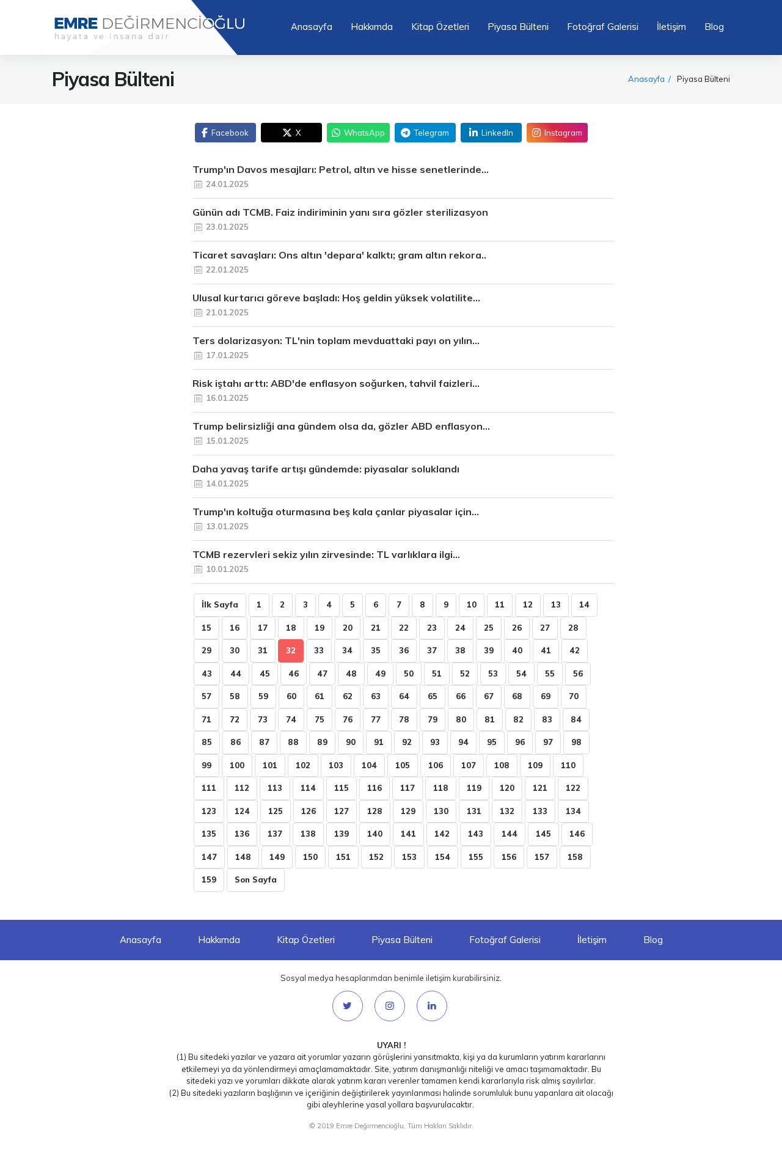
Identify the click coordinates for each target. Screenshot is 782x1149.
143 (475, 834)
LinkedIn (497, 133)
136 (242, 834)
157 (542, 857)
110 (568, 765)
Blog (714, 26)
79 (432, 719)
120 (507, 788)
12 (528, 604)
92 (407, 742)
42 (574, 650)
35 (376, 650)
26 (517, 628)
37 (432, 650)
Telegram (431, 133)
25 (489, 628)
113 (275, 788)
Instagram (563, 133)
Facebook (230, 133)
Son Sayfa (256, 879)
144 (509, 834)
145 (543, 834)
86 (235, 742)
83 (547, 719)
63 (376, 696)
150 (310, 857)
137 (275, 834)
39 (489, 650)
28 (573, 628)
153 (409, 857)
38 (460, 650)
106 (435, 765)
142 (442, 834)
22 (404, 628)
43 (207, 673)
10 (472, 604)
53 (493, 673)
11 (500, 604)
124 (242, 811)
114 (308, 788)
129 (408, 811)
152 (376, 857)
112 (242, 788)
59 (263, 696)
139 (341, 834)
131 (474, 811)
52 (465, 673)
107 (468, 765)
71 (206, 719)
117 (407, 788)
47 (322, 673)
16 (234, 628)
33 (319, 650)
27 (545, 628)
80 (461, 719)
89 (322, 742)
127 (341, 811)
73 (263, 719)
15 (206, 628)
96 (520, 742)
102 (303, 765)
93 (435, 742)
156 (509, 857)
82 (518, 719)
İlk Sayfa (220, 604)
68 (517, 696)
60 (291, 696)
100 (237, 765)
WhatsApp (364, 133)
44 (235, 673)
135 (209, 834)
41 (546, 650)
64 (404, 696)
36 (404, 650)
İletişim (671, 26)
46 (293, 673)
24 (460, 628)
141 (408, 834)
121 (540, 788)
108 (502, 765)
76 (348, 719)
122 (573, 788)
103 (336, 765)
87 (264, 742)
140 (374, 834)
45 (265, 673)
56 (578, 673)
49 (380, 673)
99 (206, 765)
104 (369, 765)
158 (575, 857)
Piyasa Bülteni (518, 26)
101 (270, 765)
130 (441, 811)
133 (540, 811)
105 (402, 765)
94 (463, 742)
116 (374, 788)
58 (235, 696)
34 (347, 650)
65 (432, 696)
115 (341, 788)
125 (275, 811)
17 (263, 628)
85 (207, 742)
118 (440, 788)
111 (209, 788)
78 (404, 719)
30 (234, 650)
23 (432, 628)
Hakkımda (372, 26)
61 (319, 696)
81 (489, 719)
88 (293, 742)
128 (374, 811)
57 (206, 696)
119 (474, 788)
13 (556, 604)
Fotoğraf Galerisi (602, 26)
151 (343, 857)
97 (548, 742)
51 (437, 673)
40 (517, 650)
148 (243, 857)
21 (376, 628)
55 (550, 673)
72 (234, 719)
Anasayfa (311, 26)
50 (409, 673)
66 (461, 696)
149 (277, 857)
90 (351, 742)
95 (492, 742)
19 (319, 628)
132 (507, 811)
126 (308, 811)
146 (577, 834)
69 (545, 696)
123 (209, 811)
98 (576, 742)
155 (476, 857)
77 (376, 719)
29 (206, 650)
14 (584, 604)
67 (489, 696)
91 (379, 742)
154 (442, 857)
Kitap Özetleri (440, 26)
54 (521, 673)
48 (351, 673)
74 (291, 719)
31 (263, 650)
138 (308, 834)
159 (209, 879)
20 (348, 628)
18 (291, 628)
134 (573, 811)
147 (209, 857)
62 (348, 696)
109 (535, 765)
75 (319, 719)
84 (576, 719)
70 (574, 696)
